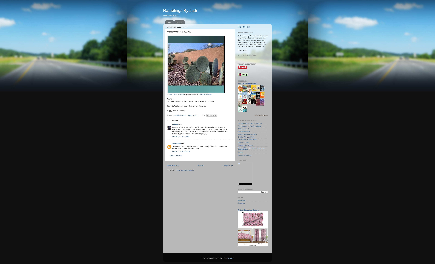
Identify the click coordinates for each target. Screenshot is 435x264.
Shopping (179, 22)
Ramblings (241, 200)
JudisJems (176, 143)
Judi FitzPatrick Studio (205, 94)
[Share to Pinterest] (216, 115)
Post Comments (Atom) (185, 170)
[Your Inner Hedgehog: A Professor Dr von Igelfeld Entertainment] (258, 90)
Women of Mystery (244, 155)
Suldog (175, 124)
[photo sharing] (196, 92)
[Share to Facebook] (214, 115)
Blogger (230, 258)
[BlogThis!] (210, 115)
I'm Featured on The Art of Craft (249, 126)
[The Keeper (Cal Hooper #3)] (263, 90)
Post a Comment (176, 156)
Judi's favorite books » (261, 115)
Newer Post (172, 165)
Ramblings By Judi (180, 10)
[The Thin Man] (254, 104)
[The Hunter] (263, 97)
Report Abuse (244, 27)
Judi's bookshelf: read (247, 83)
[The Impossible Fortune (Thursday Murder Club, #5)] (249, 104)
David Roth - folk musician (247, 140)
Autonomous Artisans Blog (247, 134)
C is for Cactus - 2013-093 (176, 94)
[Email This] (207, 115)
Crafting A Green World (246, 137)
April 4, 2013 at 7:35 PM (181, 136)
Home (170, 22)
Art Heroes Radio (244, 131)
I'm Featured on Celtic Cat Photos (250, 123)
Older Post (227, 165)
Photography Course (245, 145)
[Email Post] (203, 115)
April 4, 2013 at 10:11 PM (181, 151)
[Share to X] (212, 115)
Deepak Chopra (243, 142)
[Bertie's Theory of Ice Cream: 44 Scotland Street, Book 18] (254, 90)
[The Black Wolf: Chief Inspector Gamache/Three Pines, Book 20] (245, 104)
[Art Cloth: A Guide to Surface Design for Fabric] (258, 105)
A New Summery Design (248, 210)
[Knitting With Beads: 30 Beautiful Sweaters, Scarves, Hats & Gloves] (249, 91)
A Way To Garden (244, 129)
